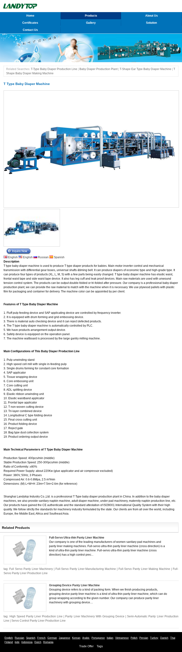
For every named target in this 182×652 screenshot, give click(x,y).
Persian (143, 637)
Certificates (30, 22)
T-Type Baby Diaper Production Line (54, 69)
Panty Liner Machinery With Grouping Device (94, 616)
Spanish (58, 257)
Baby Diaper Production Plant (98, 69)
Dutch (37, 642)
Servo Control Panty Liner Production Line (38, 620)
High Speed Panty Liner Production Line (36, 616)
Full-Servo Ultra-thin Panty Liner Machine (76, 537)
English (12, 257)
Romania (48, 642)
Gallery (91, 22)
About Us (151, 15)
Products (91, 15)
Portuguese (98, 637)
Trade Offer (86, 646)
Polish (134, 637)
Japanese (64, 637)
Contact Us (30, 30)
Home (30, 15)
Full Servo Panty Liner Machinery (31, 569)
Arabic (86, 637)
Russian (43, 257)
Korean (76, 637)
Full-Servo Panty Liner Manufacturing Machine (85, 569)
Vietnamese (122, 637)
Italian (110, 637)
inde (17, 642)
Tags (100, 646)
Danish (164, 637)
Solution (151, 22)
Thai (172, 637)
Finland (9, 642)
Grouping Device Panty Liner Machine (74, 585)
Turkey (154, 637)
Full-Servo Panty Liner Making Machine (144, 569)
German (52, 637)
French (41, 637)
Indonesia (26, 642)
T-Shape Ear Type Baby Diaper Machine (145, 69)
